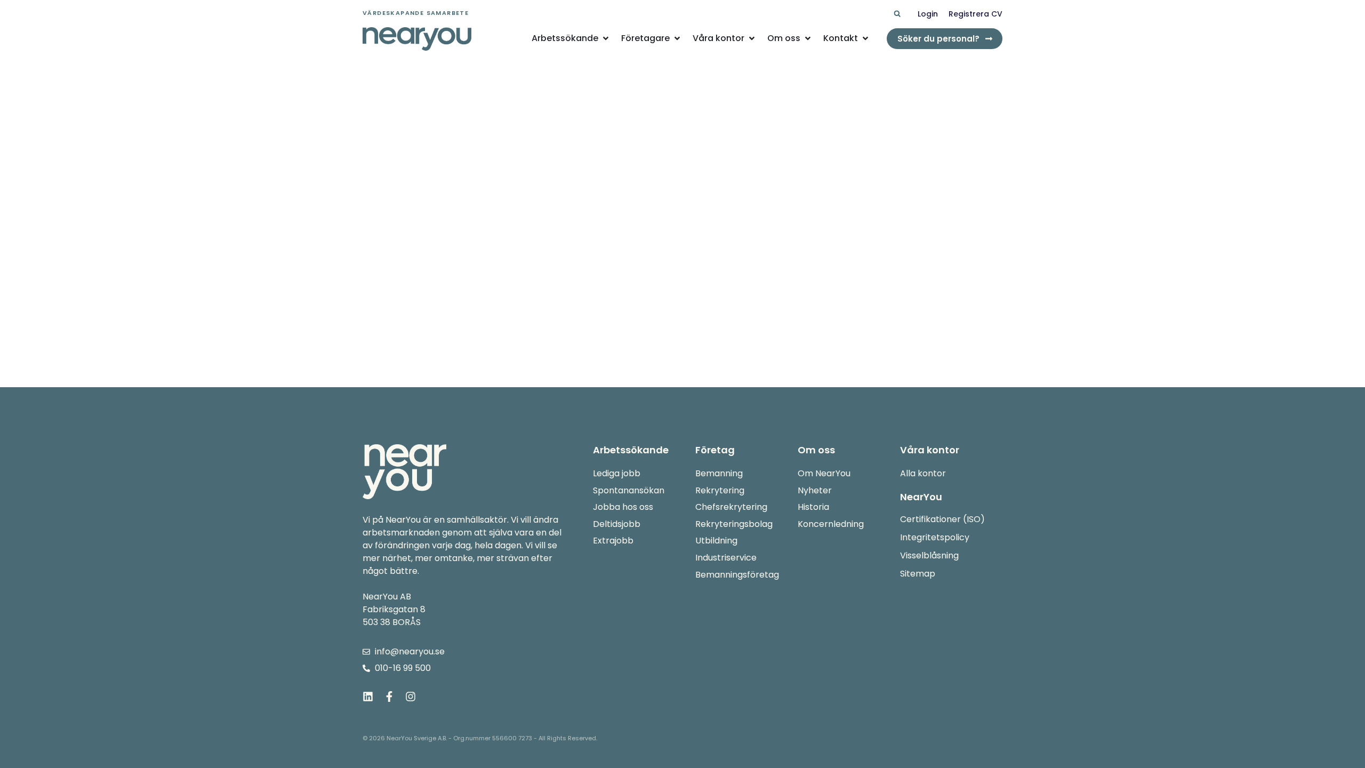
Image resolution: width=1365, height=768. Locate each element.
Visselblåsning (929, 555)
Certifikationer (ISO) (942, 519)
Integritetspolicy (934, 537)
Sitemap (917, 573)
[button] (897, 14)
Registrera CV (975, 14)
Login (928, 14)
